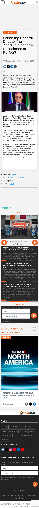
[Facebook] (2, 449)
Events (14, 174)
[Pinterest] (14, 449)
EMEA (12, 183)
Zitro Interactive (26, 435)
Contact (23, 498)
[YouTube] (22, 449)
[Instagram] (10, 449)
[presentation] (4, 243)
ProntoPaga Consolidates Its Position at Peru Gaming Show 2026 (18, 249)
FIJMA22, (12, 177)
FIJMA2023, (23, 177)
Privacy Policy (25, 495)
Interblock (6, 440)
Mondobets (6, 435)
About (11, 495)
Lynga (15, 435)
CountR (5, 427)
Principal (4, 495)
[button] (37, 2)
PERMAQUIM (28, 427)
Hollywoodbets (16, 427)
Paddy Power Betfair (10, 431)
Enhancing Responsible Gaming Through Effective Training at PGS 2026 (17, 265)
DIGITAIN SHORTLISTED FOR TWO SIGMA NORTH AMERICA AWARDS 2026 (18, 395)
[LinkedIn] (18, 449)
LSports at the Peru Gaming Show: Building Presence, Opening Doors (17, 285)
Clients (17, 495)
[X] (6, 449)
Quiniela (32, 431)
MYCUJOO (23, 431)
